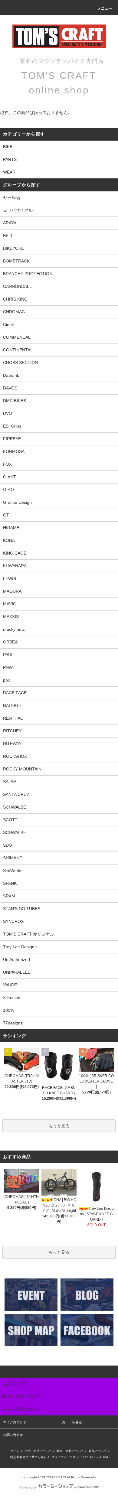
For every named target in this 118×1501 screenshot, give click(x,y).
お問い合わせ (13, 1435)
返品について (98, 1451)
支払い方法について (38, 1451)
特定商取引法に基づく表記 (28, 1457)
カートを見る (72, 1422)
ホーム (15, 1451)
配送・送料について (70, 1451)
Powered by (28, 1487)
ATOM (103, 1457)
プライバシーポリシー (66, 1457)
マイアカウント (14, 1422)
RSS (93, 1457)
